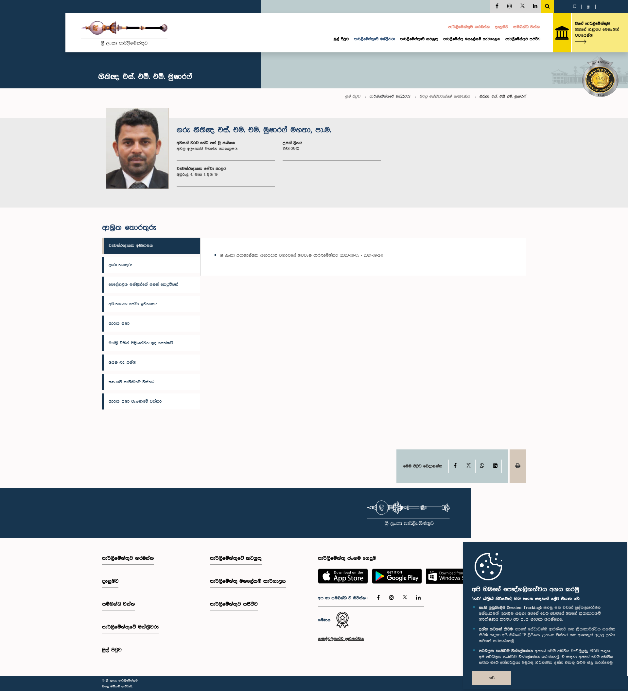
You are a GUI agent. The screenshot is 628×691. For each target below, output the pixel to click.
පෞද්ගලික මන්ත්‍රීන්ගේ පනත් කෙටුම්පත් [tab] (143, 284)
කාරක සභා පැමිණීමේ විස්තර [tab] (135, 401)
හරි (492, 678)
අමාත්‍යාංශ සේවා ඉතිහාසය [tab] (133, 304)
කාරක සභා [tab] (119, 323)
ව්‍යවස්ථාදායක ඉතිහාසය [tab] (131, 246)
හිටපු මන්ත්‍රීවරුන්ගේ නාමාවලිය (444, 97)
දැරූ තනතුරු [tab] (120, 265)
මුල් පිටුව (341, 39)
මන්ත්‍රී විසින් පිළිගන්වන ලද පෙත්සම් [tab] (141, 343)
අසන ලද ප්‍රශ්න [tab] (122, 362)
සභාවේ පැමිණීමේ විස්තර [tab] (131, 382)
